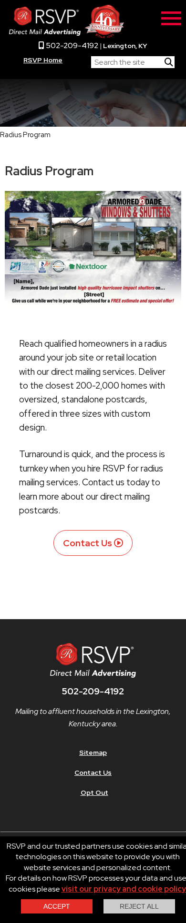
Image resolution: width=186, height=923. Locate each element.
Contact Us (87, 543)
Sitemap (93, 752)
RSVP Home (42, 60)
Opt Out (94, 792)
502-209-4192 (71, 45)
